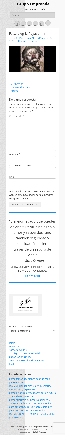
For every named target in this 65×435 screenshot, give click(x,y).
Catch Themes (39, 432)
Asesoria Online (18, 349)
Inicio (12, 342)
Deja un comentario (27, 41)
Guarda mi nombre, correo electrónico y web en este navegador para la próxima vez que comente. (31, 195)
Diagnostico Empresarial (26, 353)
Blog (11, 363)
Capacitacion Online (20, 356)
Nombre (14, 154)
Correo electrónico (20, 165)
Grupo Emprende (33, 4)
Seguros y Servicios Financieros (26, 360)
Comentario (16, 116)
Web (11, 176)
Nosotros (14, 346)
